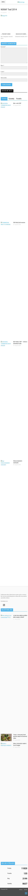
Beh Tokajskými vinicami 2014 (7, 36)
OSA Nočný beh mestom (19, 222)
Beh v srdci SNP (17, 103)
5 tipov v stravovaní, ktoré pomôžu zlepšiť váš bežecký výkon (20, 736)
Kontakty (25, 889)
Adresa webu (4, 77)
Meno (2, 65)
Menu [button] (3, 2)
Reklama (20, 889)
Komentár (3, 46)
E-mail (2, 71)
